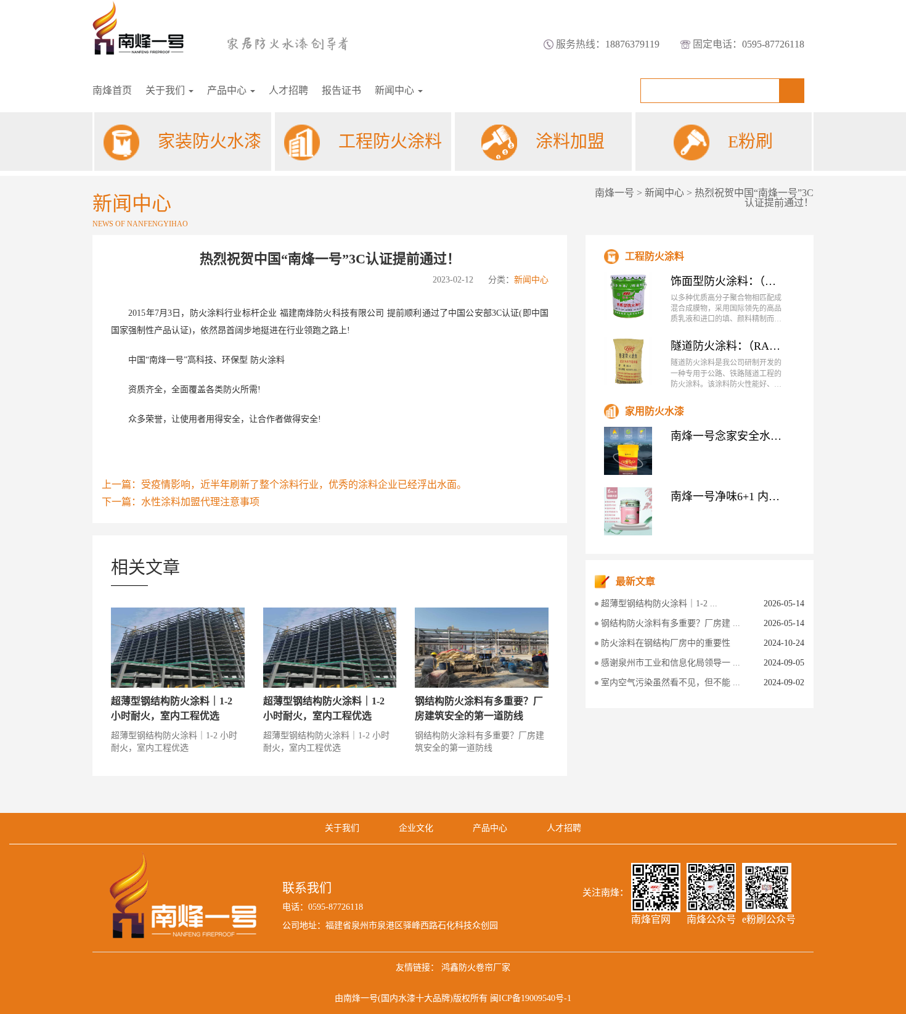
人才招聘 (288, 90)
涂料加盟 (570, 141)
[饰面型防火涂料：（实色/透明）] (628, 296)
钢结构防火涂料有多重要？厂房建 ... (670, 623)
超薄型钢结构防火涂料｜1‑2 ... (659, 603)
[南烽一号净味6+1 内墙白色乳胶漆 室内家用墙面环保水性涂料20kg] (628, 511)
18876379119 (632, 44)
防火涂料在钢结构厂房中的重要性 (665, 643)
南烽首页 (112, 90)
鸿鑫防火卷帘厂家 (475, 967)
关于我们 (166, 90)
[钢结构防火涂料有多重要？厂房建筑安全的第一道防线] (482, 648)
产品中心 (228, 90)
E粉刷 (750, 141)
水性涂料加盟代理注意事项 (200, 502)
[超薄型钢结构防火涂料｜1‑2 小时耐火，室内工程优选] (178, 648)
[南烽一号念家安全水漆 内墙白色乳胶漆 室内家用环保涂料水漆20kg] (628, 451)
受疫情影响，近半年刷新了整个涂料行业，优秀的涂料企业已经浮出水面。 (304, 484)
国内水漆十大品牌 (415, 998)
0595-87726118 (773, 44)
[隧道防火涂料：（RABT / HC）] (628, 361)
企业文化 (416, 828)
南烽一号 (614, 193)
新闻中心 (396, 90)
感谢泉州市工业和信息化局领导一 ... (670, 662)
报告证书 (341, 90)
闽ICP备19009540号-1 (530, 998)
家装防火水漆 (209, 141)
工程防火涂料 (390, 141)
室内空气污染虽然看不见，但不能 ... (670, 682)
